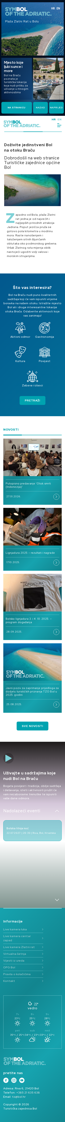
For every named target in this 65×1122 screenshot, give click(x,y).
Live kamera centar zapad (17, 938)
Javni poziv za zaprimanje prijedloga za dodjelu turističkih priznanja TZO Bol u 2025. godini (32, 691)
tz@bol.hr (19, 1097)
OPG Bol (9, 967)
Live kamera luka (15, 929)
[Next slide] (57, 900)
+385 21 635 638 (28, 1092)
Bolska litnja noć (18, 828)
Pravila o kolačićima (17, 974)
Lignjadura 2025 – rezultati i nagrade (30, 553)
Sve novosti (32, 726)
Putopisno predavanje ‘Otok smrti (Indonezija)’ (28, 485)
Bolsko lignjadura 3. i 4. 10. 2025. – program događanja (29, 620)
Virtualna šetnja (14, 954)
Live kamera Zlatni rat (19, 947)
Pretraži (32, 400)
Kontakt (9, 981)
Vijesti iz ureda (14, 960)
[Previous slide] (57, 811)
